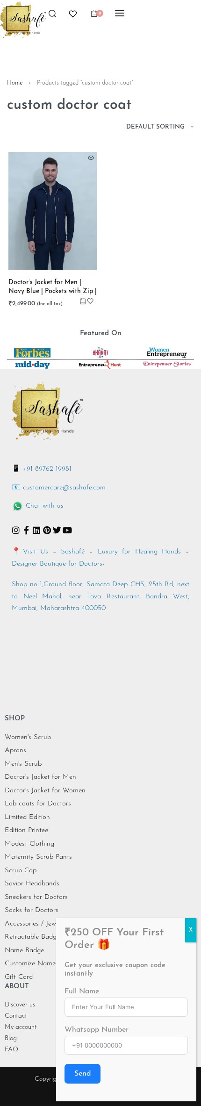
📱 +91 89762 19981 (42, 469)
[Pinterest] (47, 530)
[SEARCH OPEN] (52, 16)
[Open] (73, 14)
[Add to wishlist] (90, 301)
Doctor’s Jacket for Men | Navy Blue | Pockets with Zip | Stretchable (52, 287)
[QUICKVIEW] (90, 157)
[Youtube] (67, 530)
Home (14, 83)
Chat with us (45, 506)
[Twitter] (57, 530)
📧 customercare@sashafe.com (59, 487)
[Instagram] (16, 530)
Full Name (82, 991)
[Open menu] (120, 13)
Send (82, 1073)
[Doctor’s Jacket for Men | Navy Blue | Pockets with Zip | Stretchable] (52, 211)
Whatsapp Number (97, 1030)
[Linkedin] (36, 530)
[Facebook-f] (26, 530)
